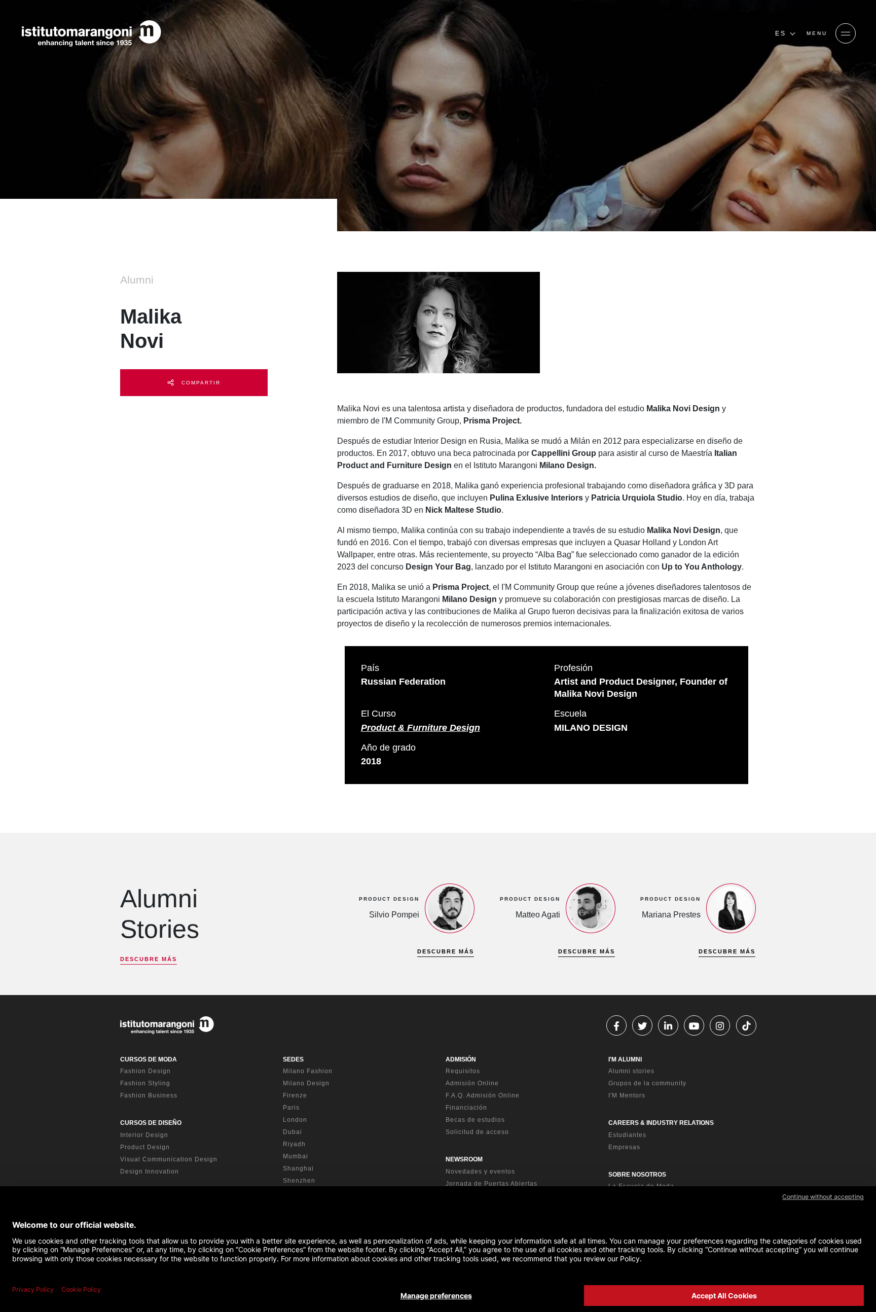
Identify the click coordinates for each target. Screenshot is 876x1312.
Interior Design (144, 1135)
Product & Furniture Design (420, 728)
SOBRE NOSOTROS (637, 1174)
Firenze (295, 1095)
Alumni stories (631, 1071)
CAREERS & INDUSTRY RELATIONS (661, 1122)
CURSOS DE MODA (148, 1059)
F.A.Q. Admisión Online (483, 1095)
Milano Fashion (308, 1071)
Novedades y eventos (480, 1171)
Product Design (145, 1147)
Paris (291, 1107)
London (295, 1119)
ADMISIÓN (461, 1059)
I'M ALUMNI (625, 1059)
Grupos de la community (647, 1083)
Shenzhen (299, 1180)
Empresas (624, 1147)
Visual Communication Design (168, 1159)
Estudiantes (627, 1135)
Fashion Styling (145, 1083)
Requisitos (463, 1071)
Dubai (292, 1132)
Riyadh (294, 1144)
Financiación (466, 1107)
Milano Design (306, 1083)
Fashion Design (145, 1071)
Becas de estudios (475, 1119)
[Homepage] (91, 33)
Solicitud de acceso (477, 1132)
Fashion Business (148, 1095)
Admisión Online (472, 1083)
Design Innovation (149, 1171)
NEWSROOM (464, 1159)
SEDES (293, 1059)
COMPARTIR (200, 382)
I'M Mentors (626, 1095)
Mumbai (295, 1156)
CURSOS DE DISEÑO (150, 1122)
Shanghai (298, 1168)
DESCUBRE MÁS (148, 959)
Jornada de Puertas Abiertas (491, 1183)
